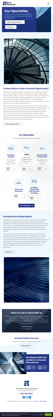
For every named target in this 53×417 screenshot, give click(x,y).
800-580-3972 (26, 393)
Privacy (36, 401)
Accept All (48, 414)
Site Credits (43, 401)
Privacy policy (34, 414)
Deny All (41, 414)
